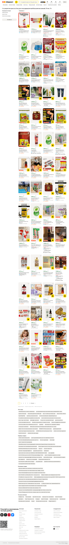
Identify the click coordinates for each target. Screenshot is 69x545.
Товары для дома (22, 520)
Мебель (20, 512)
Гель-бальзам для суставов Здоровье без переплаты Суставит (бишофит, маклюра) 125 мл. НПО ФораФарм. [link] (48, 273)
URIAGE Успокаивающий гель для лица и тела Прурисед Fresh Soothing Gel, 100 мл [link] (61, 80)
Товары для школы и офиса (24, 530)
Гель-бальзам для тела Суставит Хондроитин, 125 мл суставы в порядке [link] (48, 222)
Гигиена (20, 515)
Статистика (5, 542)
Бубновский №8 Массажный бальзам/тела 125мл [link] (24, 273)
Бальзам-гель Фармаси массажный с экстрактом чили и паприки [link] (60, 31)
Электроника (21, 517)
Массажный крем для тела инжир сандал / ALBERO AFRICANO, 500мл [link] (60, 245)
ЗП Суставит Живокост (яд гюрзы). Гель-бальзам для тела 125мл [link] (36, 245)
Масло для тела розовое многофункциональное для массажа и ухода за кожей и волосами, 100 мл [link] (24, 301)
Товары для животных (23, 533)
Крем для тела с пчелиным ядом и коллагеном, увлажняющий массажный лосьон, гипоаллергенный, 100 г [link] (48, 301)
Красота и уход (21, 523)
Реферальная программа (57, 512)
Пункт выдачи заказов (57, 515)
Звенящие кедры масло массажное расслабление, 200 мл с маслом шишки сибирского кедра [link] (48, 245)
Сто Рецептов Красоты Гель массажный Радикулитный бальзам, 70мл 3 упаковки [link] (24, 31)
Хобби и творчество (22, 525)
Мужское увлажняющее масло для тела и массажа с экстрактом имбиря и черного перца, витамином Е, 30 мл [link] (24, 372)
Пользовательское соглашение (13, 542)
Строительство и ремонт (23, 535)
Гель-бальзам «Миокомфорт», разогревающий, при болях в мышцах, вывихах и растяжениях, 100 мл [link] (36, 150)
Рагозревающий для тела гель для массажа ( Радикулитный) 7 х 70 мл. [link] (60, 57)
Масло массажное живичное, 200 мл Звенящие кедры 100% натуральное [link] (60, 273)
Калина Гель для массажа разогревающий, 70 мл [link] (35, 348)
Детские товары (22, 536)
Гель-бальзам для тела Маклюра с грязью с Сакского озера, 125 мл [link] (35, 198)
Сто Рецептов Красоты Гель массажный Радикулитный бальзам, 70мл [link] (36, 31)
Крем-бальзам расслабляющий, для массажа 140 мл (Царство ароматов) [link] (35, 324)
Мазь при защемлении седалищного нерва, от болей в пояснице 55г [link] (23, 104)
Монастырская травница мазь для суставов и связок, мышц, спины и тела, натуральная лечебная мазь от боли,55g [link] (60, 372)
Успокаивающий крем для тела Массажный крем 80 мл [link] (36, 175)
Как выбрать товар (37, 510)
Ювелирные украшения (23, 538)
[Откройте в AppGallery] (9, 516)
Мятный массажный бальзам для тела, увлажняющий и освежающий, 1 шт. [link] (36, 222)
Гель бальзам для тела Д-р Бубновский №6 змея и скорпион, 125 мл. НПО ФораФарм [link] (36, 80)
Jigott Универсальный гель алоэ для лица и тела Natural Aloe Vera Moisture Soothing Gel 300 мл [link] (24, 80)
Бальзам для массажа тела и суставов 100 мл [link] (36, 395)
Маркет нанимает (56, 517)
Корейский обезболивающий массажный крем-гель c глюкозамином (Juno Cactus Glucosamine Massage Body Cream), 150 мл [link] (48, 31)
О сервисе (36, 515)
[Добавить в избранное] (28, 14)
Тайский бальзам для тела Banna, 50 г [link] (60, 198)
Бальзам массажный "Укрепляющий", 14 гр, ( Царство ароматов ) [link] (60, 349)
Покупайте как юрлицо (38, 514)
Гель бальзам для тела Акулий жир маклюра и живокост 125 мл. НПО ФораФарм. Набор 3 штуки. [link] (48, 349)
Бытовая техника (22, 514)
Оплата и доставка (37, 512)
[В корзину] (28, 26)
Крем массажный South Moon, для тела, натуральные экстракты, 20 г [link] (36, 372)
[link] (26, 411)
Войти (65, 2)
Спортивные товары (22, 531)
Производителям (56, 514)
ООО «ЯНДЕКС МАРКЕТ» (63, 542)
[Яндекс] (66, 543)
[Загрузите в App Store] (1, 516)
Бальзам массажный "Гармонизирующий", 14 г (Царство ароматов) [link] (47, 372)
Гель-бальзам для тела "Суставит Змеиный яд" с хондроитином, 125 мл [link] (60, 150)
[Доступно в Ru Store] (12, 516)
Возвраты (36, 517)
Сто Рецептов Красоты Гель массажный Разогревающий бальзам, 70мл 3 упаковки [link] (61, 175)
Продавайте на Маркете (38, 530)
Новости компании (56, 510)
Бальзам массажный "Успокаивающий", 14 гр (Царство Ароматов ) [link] (60, 222)
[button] (21, 11)
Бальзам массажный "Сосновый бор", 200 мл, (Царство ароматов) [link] (47, 104)
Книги (20, 528)
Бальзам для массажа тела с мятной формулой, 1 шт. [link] (48, 150)
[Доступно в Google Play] (5, 516)
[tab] (5, 5)
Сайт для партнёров (38, 533)
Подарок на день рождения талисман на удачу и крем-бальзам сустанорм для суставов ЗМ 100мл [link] (60, 324)
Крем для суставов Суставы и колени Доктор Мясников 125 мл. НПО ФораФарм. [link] (48, 80)
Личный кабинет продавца (39, 528)
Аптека (20, 522)
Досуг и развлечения (23, 510)
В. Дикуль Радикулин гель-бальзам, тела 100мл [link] (23, 324)
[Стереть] (37, 2)
